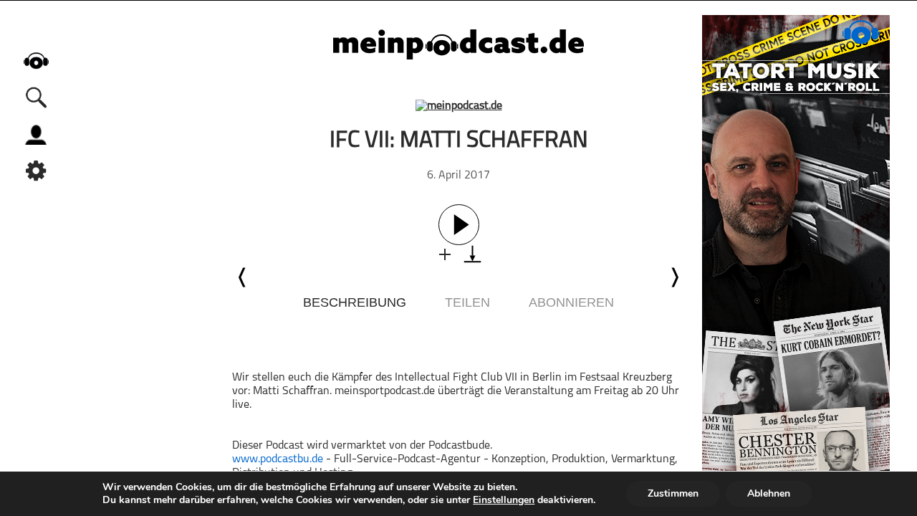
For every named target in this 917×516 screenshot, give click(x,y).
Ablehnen (768, 493)
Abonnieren (571, 302)
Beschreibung (354, 302)
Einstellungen (503, 500)
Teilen (467, 302)
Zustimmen (673, 493)
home (35, 60)
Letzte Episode (243, 277)
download (472, 254)
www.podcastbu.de (277, 459)
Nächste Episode (674, 277)
